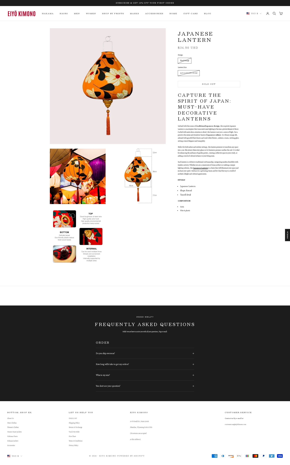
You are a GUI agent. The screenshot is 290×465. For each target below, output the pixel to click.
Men (77, 13)
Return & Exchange (75, 427)
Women (91, 13)
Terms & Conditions (75, 441)
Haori (64, 13)
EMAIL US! (73, 418)
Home (173, 13)
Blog (207, 13)
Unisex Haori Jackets (14, 432)
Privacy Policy (73, 445)
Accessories (154, 13)
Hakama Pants (12, 436)
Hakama (48, 13)
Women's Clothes (13, 427)
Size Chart (72, 436)
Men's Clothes (12, 423)
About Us (10, 418)
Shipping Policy (74, 423)
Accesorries (11, 445)
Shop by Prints (113, 13)
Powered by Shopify (131, 455)
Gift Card (190, 13)
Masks (134, 13)
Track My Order (74, 432)
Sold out (209, 83)
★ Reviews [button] (287, 235)
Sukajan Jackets (12, 441)
